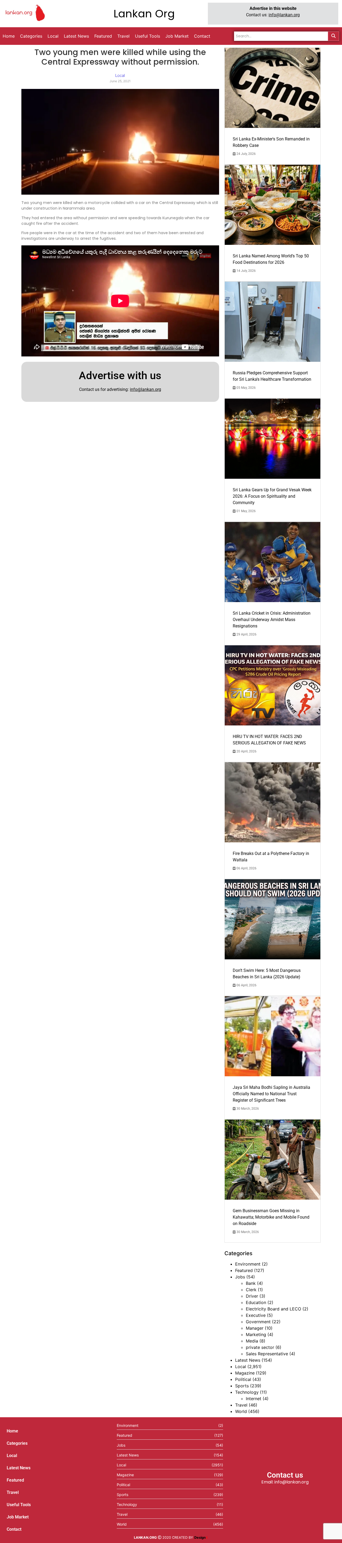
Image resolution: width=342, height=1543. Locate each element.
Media (252, 1341)
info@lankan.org (284, 14)
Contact (14, 1529)
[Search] (333, 36)
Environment (248, 1264)
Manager (254, 1328)
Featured (244, 1270)
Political (243, 1379)
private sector (260, 1347)
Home (12, 1431)
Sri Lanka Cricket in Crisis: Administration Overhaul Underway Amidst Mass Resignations (271, 620)
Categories (17, 1443)
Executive (256, 1315)
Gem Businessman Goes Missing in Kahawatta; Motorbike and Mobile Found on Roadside (271, 1217)
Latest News (247, 1360)
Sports (242, 1385)
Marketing (256, 1334)
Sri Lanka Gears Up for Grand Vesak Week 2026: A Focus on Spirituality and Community (272, 496)
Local (240, 1366)
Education (256, 1302)
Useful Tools (19, 1504)
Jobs (240, 1276)
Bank (251, 1283)
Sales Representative (267, 1353)
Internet (253, 1398)
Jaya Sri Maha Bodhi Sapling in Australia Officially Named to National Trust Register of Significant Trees (271, 1094)
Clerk (251, 1289)
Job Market (18, 1517)
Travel (241, 1405)
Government (258, 1321)
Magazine (245, 1373)
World (241, 1411)
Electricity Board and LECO (273, 1309)
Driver (252, 1296)
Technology (247, 1392)
